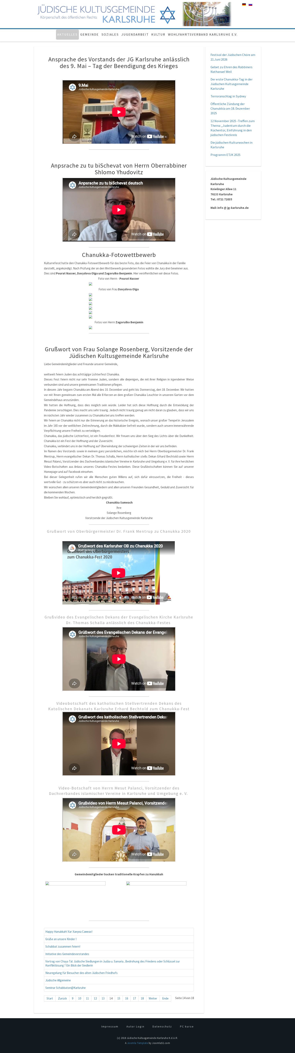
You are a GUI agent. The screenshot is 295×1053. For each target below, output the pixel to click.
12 (95, 998)
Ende (165, 998)
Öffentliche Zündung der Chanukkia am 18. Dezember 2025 (230, 108)
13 (103, 998)
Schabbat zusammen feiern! (62, 946)
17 (134, 998)
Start (50, 998)
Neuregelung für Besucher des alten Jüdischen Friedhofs (81, 973)
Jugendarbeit (135, 34)
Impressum (109, 1026)
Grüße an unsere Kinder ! (60, 939)
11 (87, 998)
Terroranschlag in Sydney (228, 96)
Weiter (153, 998)
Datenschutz (162, 1026)
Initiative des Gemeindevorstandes (67, 954)
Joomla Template (137, 1043)
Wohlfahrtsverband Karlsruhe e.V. (203, 34)
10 (79, 998)
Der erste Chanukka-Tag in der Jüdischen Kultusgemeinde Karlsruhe (231, 84)
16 (126, 998)
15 (118, 998)
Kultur (158, 34)
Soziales (110, 34)
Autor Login (135, 1026)
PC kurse (187, 1026)
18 (142, 998)
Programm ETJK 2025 (225, 155)
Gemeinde (89, 34)
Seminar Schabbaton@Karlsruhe (65, 988)
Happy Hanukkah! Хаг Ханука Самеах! (68, 931)
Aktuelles (67, 34)
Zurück (62, 998)
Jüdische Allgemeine (58, 980)
